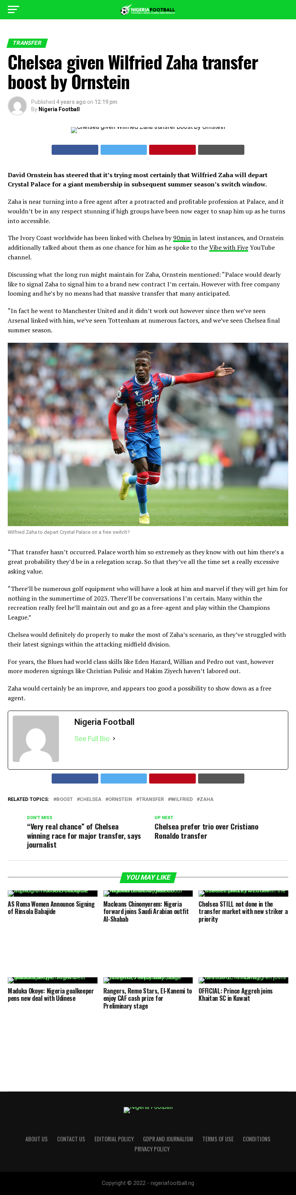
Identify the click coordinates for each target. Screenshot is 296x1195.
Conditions (257, 1139)
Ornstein (120, 799)
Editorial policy (114, 1139)
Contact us (71, 1139)
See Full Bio (91, 739)
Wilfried (182, 799)
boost (64, 799)
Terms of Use (218, 1139)
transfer (151, 799)
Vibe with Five (228, 247)
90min (182, 238)
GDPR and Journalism (168, 1139)
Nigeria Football (59, 109)
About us (36, 1139)
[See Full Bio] (114, 738)
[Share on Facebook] (75, 150)
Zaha (207, 799)
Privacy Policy (152, 1149)
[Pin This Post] (172, 150)
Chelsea (90, 799)
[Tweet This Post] (124, 150)
